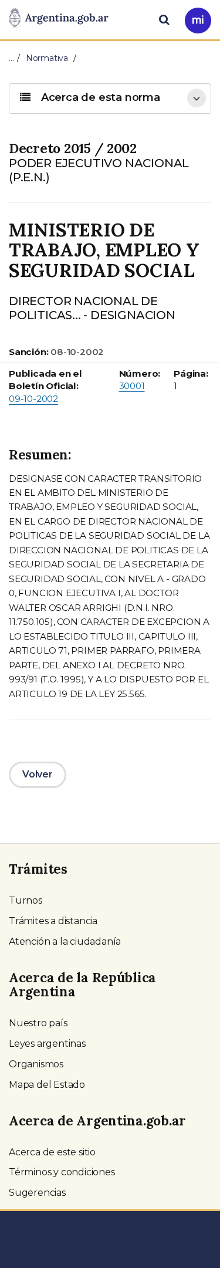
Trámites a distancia (53, 921)
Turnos (25, 900)
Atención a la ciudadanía (65, 941)
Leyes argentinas (47, 1043)
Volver (37, 774)
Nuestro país (38, 1023)
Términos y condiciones (62, 1172)
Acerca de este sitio (52, 1152)
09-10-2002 (33, 398)
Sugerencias (37, 1192)
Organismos (36, 1064)
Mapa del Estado (47, 1084)
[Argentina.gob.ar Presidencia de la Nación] (59, 19)
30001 (132, 385)
